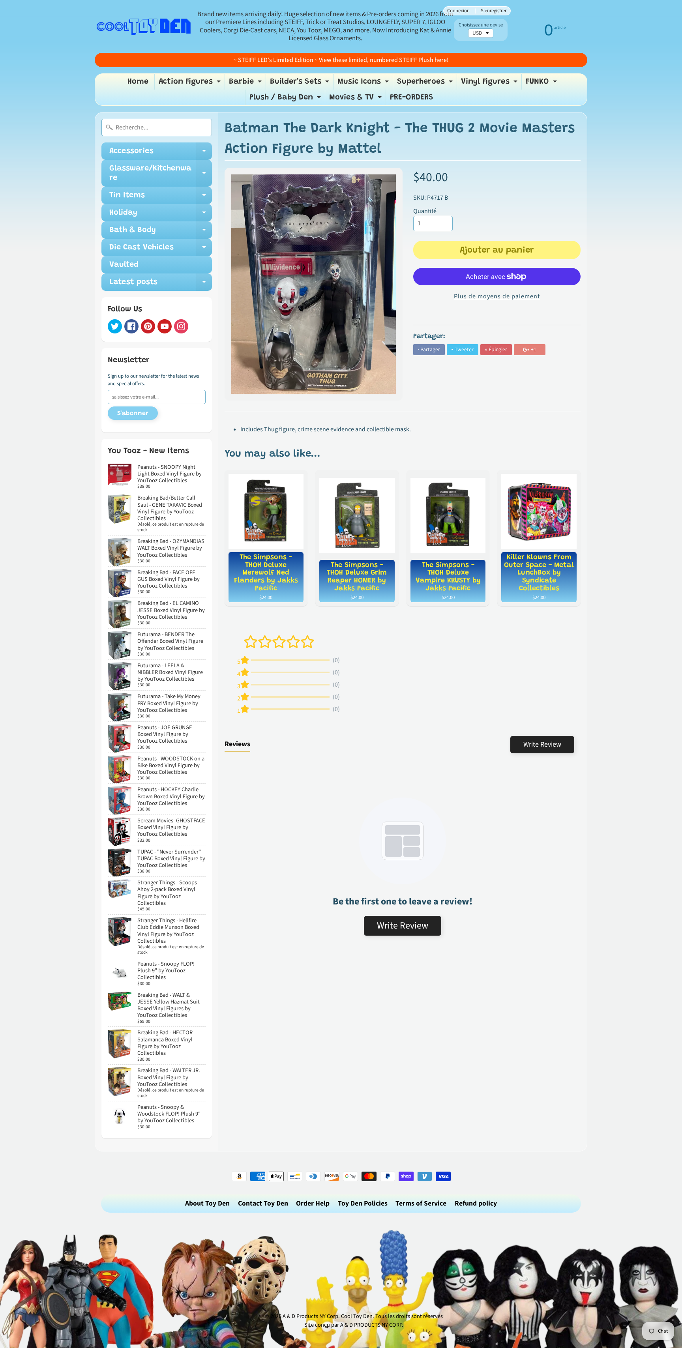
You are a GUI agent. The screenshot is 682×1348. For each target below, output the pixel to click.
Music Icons (364, 84)
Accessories (160, 153)
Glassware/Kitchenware (160, 174)
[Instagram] (181, 326)
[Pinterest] (148, 326)
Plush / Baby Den (286, 99)
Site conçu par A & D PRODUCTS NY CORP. (353, 1325)
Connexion (458, 10)
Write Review (542, 744)
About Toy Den (207, 1203)
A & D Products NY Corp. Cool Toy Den (328, 1316)
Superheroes (426, 84)
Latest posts (160, 284)
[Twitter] (115, 326)
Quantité (425, 211)
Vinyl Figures (490, 84)
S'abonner (132, 413)
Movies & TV (356, 99)
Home (137, 82)
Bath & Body (160, 232)
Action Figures (191, 84)
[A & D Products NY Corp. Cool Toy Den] (144, 26)
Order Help (313, 1203)
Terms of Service (420, 1203)
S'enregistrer (493, 10)
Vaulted (124, 265)
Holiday (160, 215)
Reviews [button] (237, 744)
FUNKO (542, 84)
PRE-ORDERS (411, 97)
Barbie (246, 84)
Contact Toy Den (263, 1203)
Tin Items (160, 197)
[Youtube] (164, 326)
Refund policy (476, 1203)
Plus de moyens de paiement (497, 296)
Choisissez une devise (481, 25)
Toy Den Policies (363, 1203)
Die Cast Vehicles (160, 249)
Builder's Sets (300, 84)
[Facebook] (131, 326)
